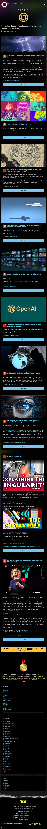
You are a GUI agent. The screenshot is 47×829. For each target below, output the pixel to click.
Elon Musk (5, 696)
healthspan (40, 676)
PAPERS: (25, 817)
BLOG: (25, 810)
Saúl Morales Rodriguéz (10, 723)
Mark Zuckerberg (6, 700)
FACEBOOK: (15, 806)
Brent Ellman (7, 759)
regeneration (16, 680)
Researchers (6, 180)
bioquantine (24, 674)
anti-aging (13, 675)
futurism (30, 676)
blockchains (14, 385)
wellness (24, 681)
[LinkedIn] (35, 824)
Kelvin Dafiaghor (8, 734)
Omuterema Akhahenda (10, 741)
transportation (14, 236)
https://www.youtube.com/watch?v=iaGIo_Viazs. (15, 503)
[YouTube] (37, 824)
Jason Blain (7, 764)
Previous (8, 649)
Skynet (4, 699)
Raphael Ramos (8, 753)
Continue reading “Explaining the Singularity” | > (13, 543)
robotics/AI (17, 336)
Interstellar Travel (13, 678)
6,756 (33, 649)
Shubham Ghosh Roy (9, 80)
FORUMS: (20, 819)
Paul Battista (7, 731)
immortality (8, 678)
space (19, 80)
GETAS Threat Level (23, 801)
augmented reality (7, 709)
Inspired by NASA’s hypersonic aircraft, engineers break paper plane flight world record (24, 226)
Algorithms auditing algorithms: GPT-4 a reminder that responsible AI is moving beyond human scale (23, 421)
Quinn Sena (7, 726)
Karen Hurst (7, 736)
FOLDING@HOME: (16, 815)
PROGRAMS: (26, 815)
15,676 (19, 651)
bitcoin (43, 675)
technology (34, 680)
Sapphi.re (20, 823)
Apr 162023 (5, 56)
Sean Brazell (7, 756)
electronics (14, 286)
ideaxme (4, 678)
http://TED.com (9, 597)
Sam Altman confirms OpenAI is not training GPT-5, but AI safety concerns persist (24, 325)
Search (44, 658)
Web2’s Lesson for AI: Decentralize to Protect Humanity (23, 373)
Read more (23, 85)
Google (32, 676)
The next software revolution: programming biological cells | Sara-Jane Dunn (25, 561)
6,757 (37, 649)
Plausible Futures (6, 786)
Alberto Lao (7, 749)
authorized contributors (11, 32)
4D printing (5, 691)
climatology (16, 80)
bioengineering (14, 547)
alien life (5, 703)
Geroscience (5, 780)
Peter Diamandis (6, 693)
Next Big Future (6, 785)
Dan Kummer (7, 739)
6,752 (17, 649)
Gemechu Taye (8, 236)
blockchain (3, 676)
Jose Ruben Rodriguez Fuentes (11, 738)
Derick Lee (7, 748)
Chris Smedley (8, 769)
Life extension (24, 678)
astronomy (5, 708)
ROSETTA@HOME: (15, 817)
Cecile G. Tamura (8, 744)
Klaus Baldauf (8, 743)
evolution (15, 133)
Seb (5, 761)
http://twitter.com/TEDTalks (21, 630)
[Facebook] (30, 824)
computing (18, 635)
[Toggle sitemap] (42, 4)
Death (17, 676)
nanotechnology (23, 547)
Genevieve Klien (8, 187)
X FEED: (16, 810)
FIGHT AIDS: (17, 814)
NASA (38, 678)
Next (25, 651)
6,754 (25, 649)
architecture (5, 705)
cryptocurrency (13, 676)
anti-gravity (5, 704)
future (27, 676)
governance (18, 385)
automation (5, 710)
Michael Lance (8, 763)
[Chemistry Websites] (23, 666)
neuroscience (20, 187)
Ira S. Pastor (7, 768)
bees (4, 712)
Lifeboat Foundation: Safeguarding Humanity (20, 4)
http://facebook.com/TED (20, 632)
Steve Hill (7, 758)
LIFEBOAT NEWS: (26, 806)
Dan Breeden (8, 635)
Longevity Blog (6, 782)
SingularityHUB (6, 788)
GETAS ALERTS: (26, 808)
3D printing (5, 690)
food (21, 635)
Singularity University (7, 698)
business (13, 336)
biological (19, 547)
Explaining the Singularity (14, 456)
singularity (38, 547)
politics (44, 678)
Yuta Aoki (7, 746)
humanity (44, 676)
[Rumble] (40, 824)
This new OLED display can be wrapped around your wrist (24, 274)
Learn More (32, 427)
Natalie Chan (7, 754)
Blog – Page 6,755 (23, 10)
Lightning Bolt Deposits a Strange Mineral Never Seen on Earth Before (25, 56)
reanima (5, 679)
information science (17, 442)
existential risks (20, 676)
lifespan (30, 678)
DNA (4, 694)
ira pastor (19, 678)
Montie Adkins (8, 766)
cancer (10, 676)
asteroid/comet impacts (8, 707)
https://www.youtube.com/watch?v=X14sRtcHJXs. (15, 533)
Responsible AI (6, 437)
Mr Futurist (5, 783)
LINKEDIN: (16, 808)
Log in (4, 32)
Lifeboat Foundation (9, 823)
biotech (34, 675)
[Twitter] (32, 824)
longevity (35, 678)
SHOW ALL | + (5, 771)
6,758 (41, 649)
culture (16, 676)
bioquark (28, 675)
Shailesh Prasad (8, 385)
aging (4, 675)
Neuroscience (41, 678)
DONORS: (19, 812)
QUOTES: (25, 819)
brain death (7, 676)
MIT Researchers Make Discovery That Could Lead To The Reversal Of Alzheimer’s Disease (24, 170)
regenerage (9, 680)
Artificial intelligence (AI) (9, 430)
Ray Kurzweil (5, 695)
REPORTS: (25, 814)
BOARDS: (25, 812)
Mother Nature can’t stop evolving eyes (19, 124)
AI (6, 675)
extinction (24, 676)
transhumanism (41, 679)
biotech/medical (15, 187)
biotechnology (39, 675)
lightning (6, 60)
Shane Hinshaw (8, 751)
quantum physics (29, 547)
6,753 (21, 649)
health (35, 676)
